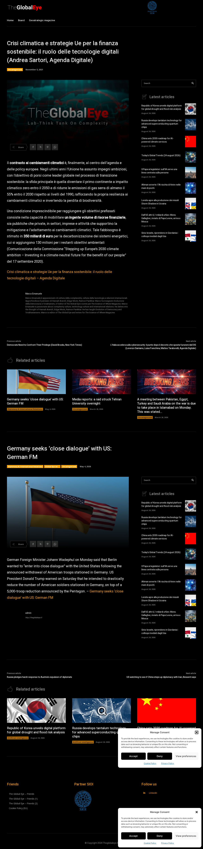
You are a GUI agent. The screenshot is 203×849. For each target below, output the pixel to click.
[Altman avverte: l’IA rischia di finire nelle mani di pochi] (190, 188)
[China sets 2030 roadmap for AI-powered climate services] (190, 141)
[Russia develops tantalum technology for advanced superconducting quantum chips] (190, 124)
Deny (160, 835)
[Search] (192, 83)
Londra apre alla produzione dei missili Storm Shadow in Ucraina (160, 202)
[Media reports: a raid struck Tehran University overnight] (101, 381)
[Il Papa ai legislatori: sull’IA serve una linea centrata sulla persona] (190, 172)
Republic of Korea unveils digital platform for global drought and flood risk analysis (161, 107)
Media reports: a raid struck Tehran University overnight (96, 401)
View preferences (186, 835)
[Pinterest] (47, 147)
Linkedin (153, 793)
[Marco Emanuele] (14, 303)
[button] (196, 812)
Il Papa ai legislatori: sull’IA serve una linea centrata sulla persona (159, 171)
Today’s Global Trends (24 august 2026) (160, 155)
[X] (40, 147)
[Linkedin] (144, 793)
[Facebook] (33, 147)
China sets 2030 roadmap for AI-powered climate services (157, 140)
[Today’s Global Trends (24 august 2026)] (190, 157)
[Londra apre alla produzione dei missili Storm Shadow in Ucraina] (190, 203)
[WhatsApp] (55, 147)
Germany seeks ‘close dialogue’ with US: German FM (35, 401)
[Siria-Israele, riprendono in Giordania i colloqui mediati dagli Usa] (190, 236)
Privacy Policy (167, 843)
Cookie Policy (150, 843)
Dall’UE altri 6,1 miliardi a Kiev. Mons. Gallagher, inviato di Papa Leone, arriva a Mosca (160, 218)
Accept (133, 835)
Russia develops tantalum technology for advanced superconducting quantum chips (161, 124)
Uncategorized (15, 69)
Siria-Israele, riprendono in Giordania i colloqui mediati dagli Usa (159, 234)
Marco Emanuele (33, 293)
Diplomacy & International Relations (25, 409)
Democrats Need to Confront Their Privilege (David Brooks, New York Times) (44, 345)
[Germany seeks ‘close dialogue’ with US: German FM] (36, 381)
